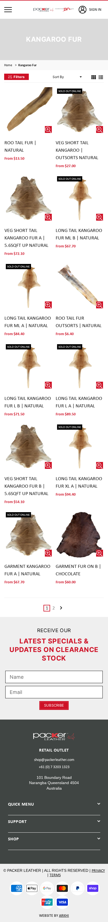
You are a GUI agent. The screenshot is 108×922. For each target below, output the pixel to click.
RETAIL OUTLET (54, 750)
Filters (19, 77)
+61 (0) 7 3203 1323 (54, 766)
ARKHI (64, 915)
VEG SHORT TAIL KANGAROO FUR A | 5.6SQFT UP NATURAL (26, 237)
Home (8, 65)
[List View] (101, 77)
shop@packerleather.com (54, 759)
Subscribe (54, 705)
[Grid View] (94, 77)
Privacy (98, 870)
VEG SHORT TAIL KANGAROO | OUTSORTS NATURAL (77, 150)
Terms (55, 874)
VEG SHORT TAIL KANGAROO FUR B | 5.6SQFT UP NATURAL (26, 486)
